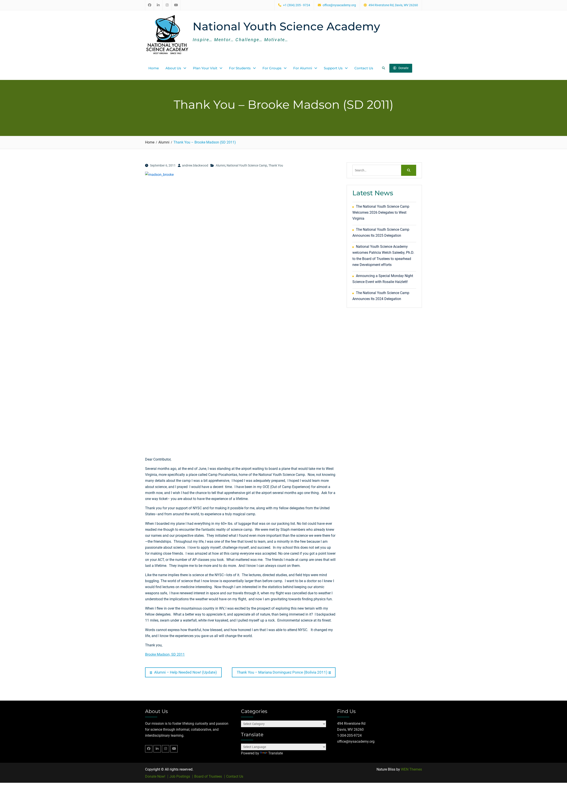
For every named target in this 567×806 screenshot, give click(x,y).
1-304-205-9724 (349, 735)
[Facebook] (148, 748)
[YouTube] (174, 748)
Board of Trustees (208, 776)
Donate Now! (155, 776)
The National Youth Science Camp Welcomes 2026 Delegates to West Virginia (380, 212)
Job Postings (179, 776)
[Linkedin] (157, 748)
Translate (275, 753)
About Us (173, 68)
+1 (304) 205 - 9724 (296, 5)
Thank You (275, 165)
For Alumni (302, 68)
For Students (240, 68)
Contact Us (363, 68)
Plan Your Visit (205, 68)
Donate (403, 68)
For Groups (272, 68)
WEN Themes (411, 769)
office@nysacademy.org (339, 5)
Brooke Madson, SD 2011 (165, 654)
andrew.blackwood (195, 165)
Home (153, 68)
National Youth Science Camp (247, 165)
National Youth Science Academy (286, 26)
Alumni (220, 165)
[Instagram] (165, 748)
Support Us (333, 68)
